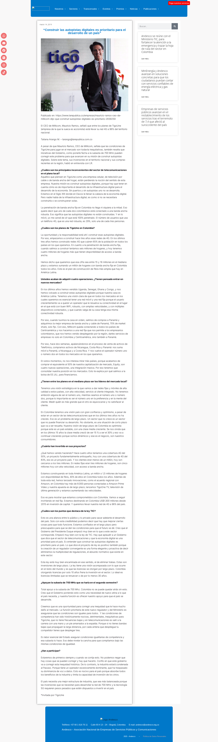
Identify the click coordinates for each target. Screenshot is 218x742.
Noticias (134, 9)
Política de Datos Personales (154, 736)
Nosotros (59, 9)
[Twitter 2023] (4, 58)
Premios (120, 9)
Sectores (73, 9)
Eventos (106, 9)
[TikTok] (4, 72)
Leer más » (145, 59)
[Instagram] (4, 65)
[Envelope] (4, 43)
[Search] (175, 26)
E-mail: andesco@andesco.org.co (144, 725)
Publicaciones (150, 9)
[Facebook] (4, 50)
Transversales (90, 9)
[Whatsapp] (4, 36)
